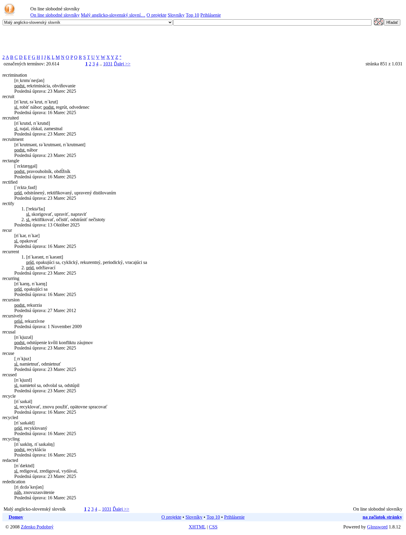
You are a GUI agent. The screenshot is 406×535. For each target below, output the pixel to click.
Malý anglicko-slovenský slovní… (113, 15)
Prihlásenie (210, 15)
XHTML (197, 526)
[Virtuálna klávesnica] (378, 23)
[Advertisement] (110, 40)
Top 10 (192, 15)
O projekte (156, 15)
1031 (108, 63)
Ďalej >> (122, 63)
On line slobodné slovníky (55, 15)
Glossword (377, 526)
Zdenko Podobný (37, 526)
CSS (213, 526)
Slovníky (176, 15)
